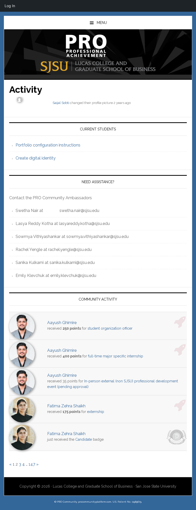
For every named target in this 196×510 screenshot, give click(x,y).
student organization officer (110, 328)
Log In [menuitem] (10, 6)
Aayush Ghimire (62, 322)
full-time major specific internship (115, 356)
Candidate (83, 439)
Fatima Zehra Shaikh (66, 406)
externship (95, 412)
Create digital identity (36, 158)
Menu (102, 23)
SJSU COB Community (98, 45)
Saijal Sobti (61, 103)
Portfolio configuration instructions (48, 145)
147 (32, 464)
